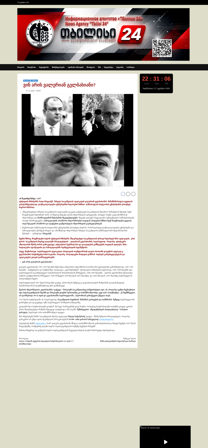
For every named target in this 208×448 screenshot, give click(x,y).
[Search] (189, 67)
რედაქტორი (44, 67)
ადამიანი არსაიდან (75, 67)
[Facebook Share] (123, 194)
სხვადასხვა (108, 67)
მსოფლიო (91, 67)
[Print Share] (128, 194)
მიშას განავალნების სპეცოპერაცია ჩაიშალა (118, 340)
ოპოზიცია (131, 67)
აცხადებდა (40, 323)
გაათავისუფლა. (106, 319)
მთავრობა (32, 67)
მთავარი (20, 67)
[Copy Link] (133, 194)
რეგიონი (119, 67)
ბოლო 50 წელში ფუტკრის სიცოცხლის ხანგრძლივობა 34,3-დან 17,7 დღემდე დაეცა (46, 341)
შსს (99, 67)
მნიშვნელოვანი (58, 67)
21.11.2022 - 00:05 (33, 91)
